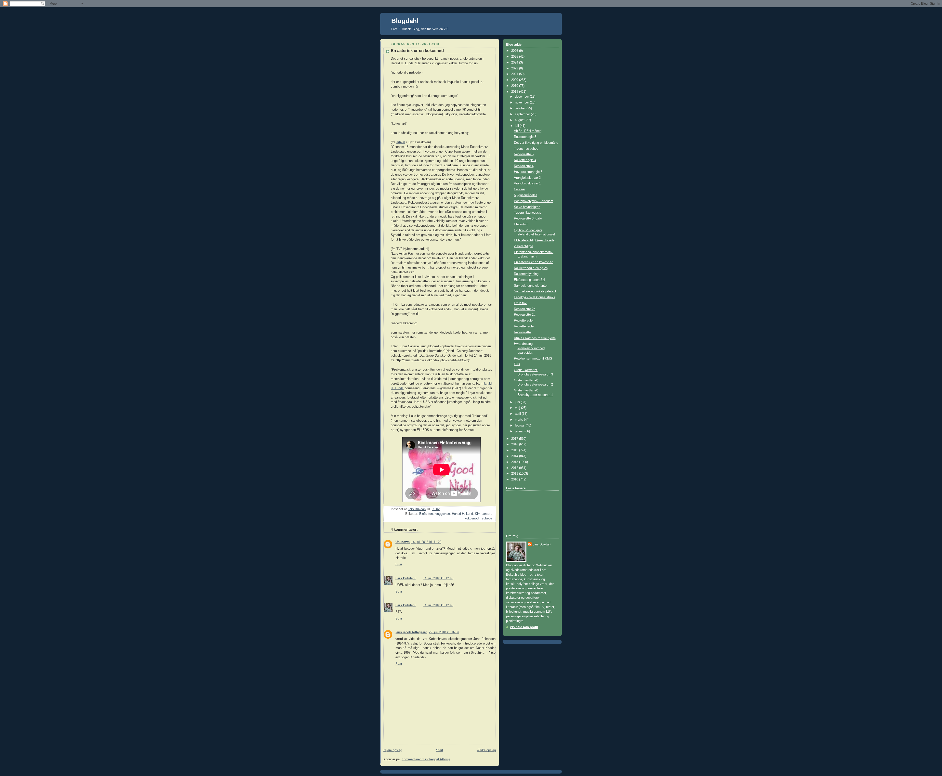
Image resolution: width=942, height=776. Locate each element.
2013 (515, 462)
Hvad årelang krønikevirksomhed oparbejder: (529, 348)
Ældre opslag (486, 750)
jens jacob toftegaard (411, 632)
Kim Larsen (483, 514)
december (522, 96)
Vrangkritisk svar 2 (527, 178)
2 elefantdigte (523, 246)
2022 (515, 68)
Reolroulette (522, 332)
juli (517, 126)
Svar (398, 564)
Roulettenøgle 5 (525, 137)
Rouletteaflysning (526, 274)
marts (519, 419)
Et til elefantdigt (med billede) (534, 240)
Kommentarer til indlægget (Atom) (426, 759)
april (518, 413)
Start (439, 750)
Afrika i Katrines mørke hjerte (535, 338)
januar (519, 431)
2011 (515, 473)
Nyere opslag (392, 750)
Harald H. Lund (462, 514)
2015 (515, 450)
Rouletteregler (524, 320)
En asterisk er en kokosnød (533, 262)
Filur (517, 364)
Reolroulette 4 (524, 166)
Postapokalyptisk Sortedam (533, 201)
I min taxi (520, 303)
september (523, 114)
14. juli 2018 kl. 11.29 (426, 542)
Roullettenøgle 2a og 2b (531, 268)
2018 (515, 91)
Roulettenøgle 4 (525, 160)
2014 (515, 456)
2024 (515, 62)
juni (518, 402)
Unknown (402, 542)
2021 (515, 74)
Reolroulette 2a (524, 314)
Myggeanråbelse (525, 195)
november (522, 102)
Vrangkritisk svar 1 (527, 183)
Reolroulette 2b (524, 309)
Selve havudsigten (527, 207)
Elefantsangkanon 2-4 (529, 280)
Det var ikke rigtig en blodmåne (536, 142)
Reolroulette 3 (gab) (528, 218)
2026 (515, 50)
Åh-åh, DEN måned (527, 131)
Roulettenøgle (524, 326)
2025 (515, 56)
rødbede (486, 518)
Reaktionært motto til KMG (533, 358)
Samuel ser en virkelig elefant (535, 291)
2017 (515, 438)
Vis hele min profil (524, 627)
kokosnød (472, 518)
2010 (515, 479)
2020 (515, 80)
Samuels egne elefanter (531, 285)
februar (520, 425)
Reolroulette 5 (524, 154)
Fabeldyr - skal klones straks (534, 297)
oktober (520, 108)
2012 (515, 468)
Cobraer (519, 189)
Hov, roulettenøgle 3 (528, 172)
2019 (515, 86)
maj (518, 408)
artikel (400, 142)
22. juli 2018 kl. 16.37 (444, 632)
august (520, 120)
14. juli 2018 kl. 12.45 (438, 578)
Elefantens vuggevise (434, 514)
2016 (515, 444)
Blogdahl (405, 21)
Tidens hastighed (526, 148)
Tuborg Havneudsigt (528, 212)
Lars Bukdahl (405, 578)
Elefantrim (521, 224)
